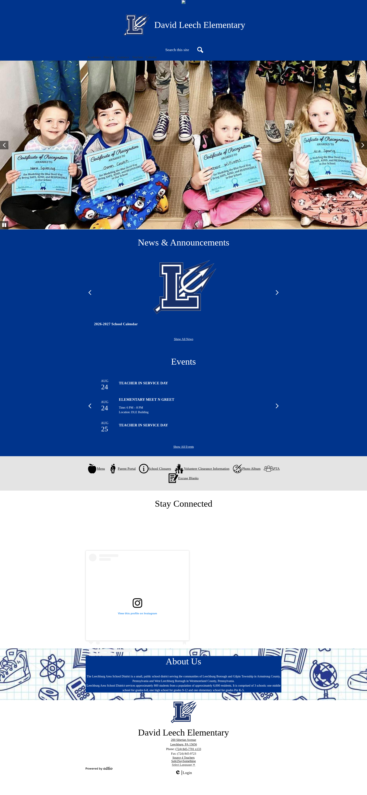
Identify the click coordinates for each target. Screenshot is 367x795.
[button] (94, 57)
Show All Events (183, 446)
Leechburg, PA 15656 (183, 744)
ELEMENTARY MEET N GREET (146, 400)
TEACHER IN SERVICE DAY (143, 383)
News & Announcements (183, 242)
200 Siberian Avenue (183, 739)
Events (183, 361)
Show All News (183, 339)
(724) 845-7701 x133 (188, 749)
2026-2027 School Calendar (116, 324)
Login (185, 773)
